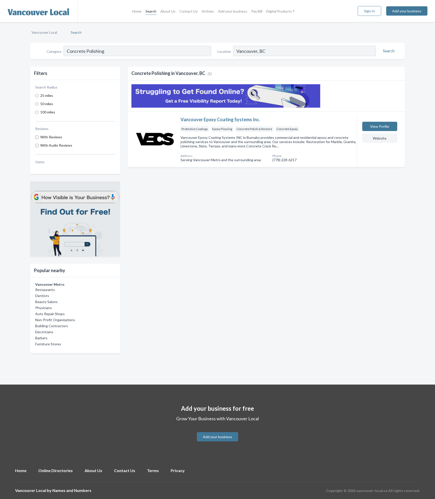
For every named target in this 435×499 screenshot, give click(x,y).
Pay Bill (256, 11)
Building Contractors (51, 326)
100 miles (47, 112)
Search (151, 11)
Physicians (43, 308)
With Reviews (51, 137)
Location (224, 51)
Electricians (44, 332)
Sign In (369, 11)
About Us (167, 11)
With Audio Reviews (56, 145)
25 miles (46, 95)
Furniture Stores (48, 344)
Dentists (42, 296)
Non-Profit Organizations (55, 320)
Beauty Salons (46, 302)
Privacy (178, 470)
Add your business (232, 11)
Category (54, 51)
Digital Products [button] (279, 11)
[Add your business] (217, 430)
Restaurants (45, 289)
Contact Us (188, 11)
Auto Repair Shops (50, 314)
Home (136, 11)
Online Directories (55, 470)
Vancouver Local (44, 32)
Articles (208, 11)
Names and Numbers (71, 490)
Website (379, 138)
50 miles (46, 104)
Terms (153, 470)
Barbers (41, 338)
